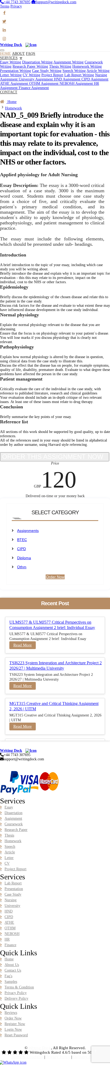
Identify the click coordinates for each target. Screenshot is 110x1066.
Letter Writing (11, 75)
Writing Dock (40, 1048)
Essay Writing (10, 62)
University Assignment (36, 79)
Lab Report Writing (79, 75)
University (12, 906)
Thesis (9, 835)
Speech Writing (74, 71)
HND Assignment (67, 79)
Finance (10, 945)
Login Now (13, 1029)
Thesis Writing (60, 66)
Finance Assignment (34, 88)
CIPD (21, 549)
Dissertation (13, 813)
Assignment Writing (68, 62)
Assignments (28, 530)
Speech (10, 847)
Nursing (11, 900)
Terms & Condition (19, 987)
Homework (13, 108)
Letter (9, 858)
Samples (11, 982)
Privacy (16, 6)
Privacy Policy (16, 993)
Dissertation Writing (37, 62)
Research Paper (16, 830)
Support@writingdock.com (55, 2)
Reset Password (16, 1035)
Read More (22, 645)
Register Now (15, 1024)
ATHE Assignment (14, 84)
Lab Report (13, 883)
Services (9, 58)
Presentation (14, 889)
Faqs (30, 54)
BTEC (22, 540)
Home (11, 102)
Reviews (11, 1013)
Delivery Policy (16, 998)
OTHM (10, 928)
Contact (8, 92)
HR (7, 939)
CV (7, 863)
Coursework (14, 824)
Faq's (8, 976)
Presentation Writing (15, 71)
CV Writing (31, 75)
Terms (4, 6)
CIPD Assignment (94, 79)
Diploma (24, 558)
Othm (21, 567)
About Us (12, 965)
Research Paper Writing (30, 66)
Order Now (8, 96)
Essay (9, 807)
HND (9, 911)
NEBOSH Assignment (77, 84)
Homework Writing (87, 66)
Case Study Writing (46, 71)
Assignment (13, 818)
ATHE (9, 923)
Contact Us (13, 970)
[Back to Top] (95, 1051)
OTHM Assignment (44, 84)
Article (10, 852)
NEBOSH (12, 934)
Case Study (13, 894)
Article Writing (98, 71)
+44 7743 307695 (17, 2)
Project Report (52, 75)
